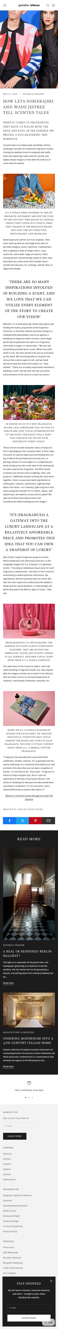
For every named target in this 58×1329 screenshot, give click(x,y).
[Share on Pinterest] (35, 820)
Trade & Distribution (13, 1268)
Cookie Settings (11, 1221)
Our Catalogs (9, 1273)
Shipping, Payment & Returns (17, 1195)
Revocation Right (11, 1216)
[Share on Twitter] (22, 820)
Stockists (7, 1200)
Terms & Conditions (13, 1226)
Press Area (8, 1247)
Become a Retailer (12, 1257)
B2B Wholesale (10, 1252)
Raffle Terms (9, 1211)
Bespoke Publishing (13, 1263)
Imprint (7, 1169)
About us (7, 1153)
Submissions (9, 1179)
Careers (7, 1164)
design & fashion (33, 94)
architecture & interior (18, 1032)
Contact (7, 1159)
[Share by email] (48, 820)
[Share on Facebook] (9, 820)
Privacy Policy (10, 1231)
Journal (7, 1174)
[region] (29, 1086)
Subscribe (29, 1318)
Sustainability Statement (15, 1205)
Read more (8, 983)
